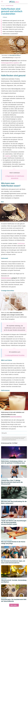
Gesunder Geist (5, 459)
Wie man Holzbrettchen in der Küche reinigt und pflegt (13, 542)
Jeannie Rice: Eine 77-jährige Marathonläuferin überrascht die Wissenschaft (12, 482)
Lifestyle (3, 559)
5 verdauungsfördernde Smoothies (14, 355)
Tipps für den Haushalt (6, 540)
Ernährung (4, 578)
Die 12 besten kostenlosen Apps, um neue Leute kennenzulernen (13, 562)
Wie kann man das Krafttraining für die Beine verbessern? (14, 502)
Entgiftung (8, 156)
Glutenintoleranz (6, 278)
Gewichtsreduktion (16, 416)
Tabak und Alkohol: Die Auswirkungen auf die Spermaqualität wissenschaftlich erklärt (13, 522)
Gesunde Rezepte (9, 5)
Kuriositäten (4, 478)
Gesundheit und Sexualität (7, 519)
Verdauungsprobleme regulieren (10, 62)
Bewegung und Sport (6, 499)
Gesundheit (4, 597)
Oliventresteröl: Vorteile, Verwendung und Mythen (13, 581)
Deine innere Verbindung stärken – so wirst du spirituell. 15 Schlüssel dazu (13, 462)
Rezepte (3, 5)
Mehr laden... (14, 605)
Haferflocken (21, 243)
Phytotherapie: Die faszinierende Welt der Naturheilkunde (13, 600)
